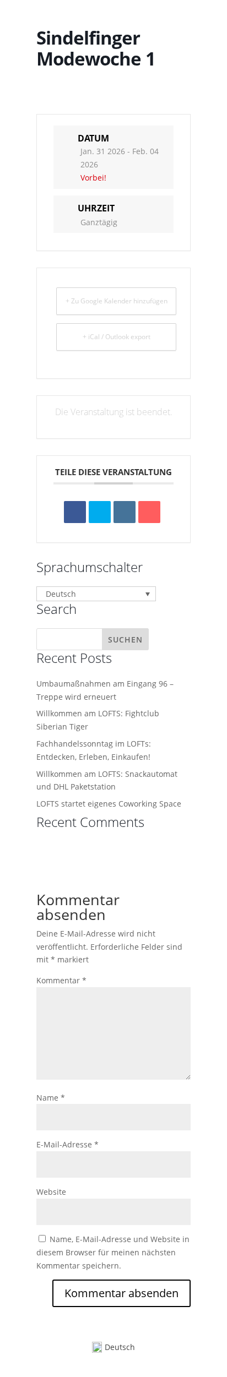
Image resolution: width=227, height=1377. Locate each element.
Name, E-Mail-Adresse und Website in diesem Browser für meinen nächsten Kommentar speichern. (113, 1252)
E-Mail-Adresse (67, 1144)
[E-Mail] (149, 512)
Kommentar (61, 980)
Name (50, 1097)
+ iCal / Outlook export (116, 336)
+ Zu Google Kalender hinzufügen (116, 301)
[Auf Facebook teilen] (75, 512)
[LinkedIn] (125, 512)
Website (51, 1191)
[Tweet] (100, 512)
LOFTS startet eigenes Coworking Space (108, 803)
